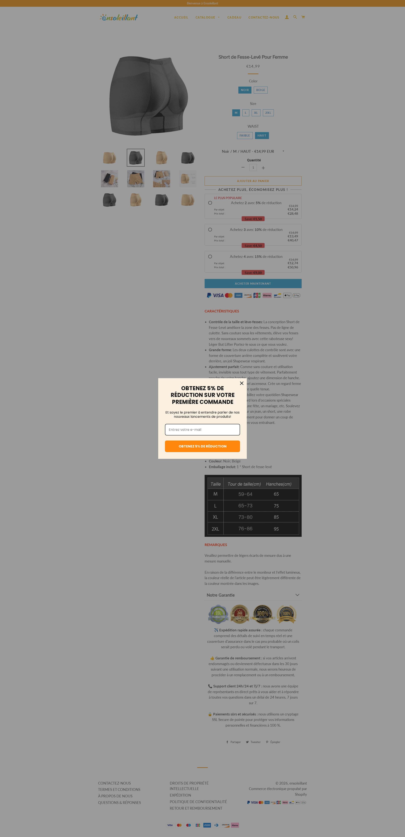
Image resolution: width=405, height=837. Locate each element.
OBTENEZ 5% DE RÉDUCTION (203, 446)
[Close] (242, 383)
